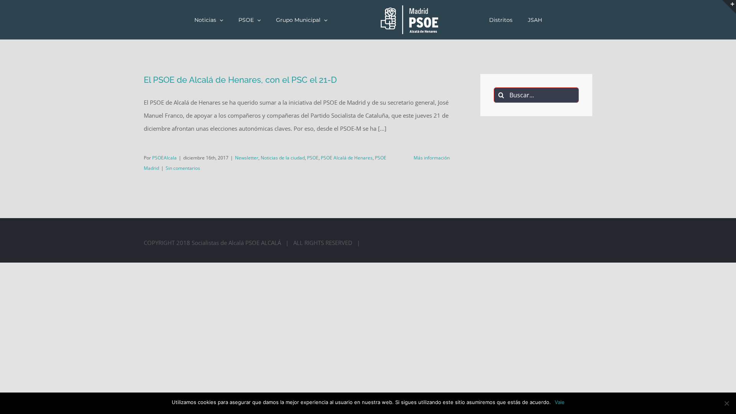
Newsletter (246, 157)
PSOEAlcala (164, 157)
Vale (560, 402)
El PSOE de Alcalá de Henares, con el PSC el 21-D (240, 80)
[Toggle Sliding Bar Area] (729, 7)
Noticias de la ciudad (283, 157)
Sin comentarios (183, 168)
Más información (432, 157)
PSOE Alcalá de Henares (347, 157)
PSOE (313, 157)
